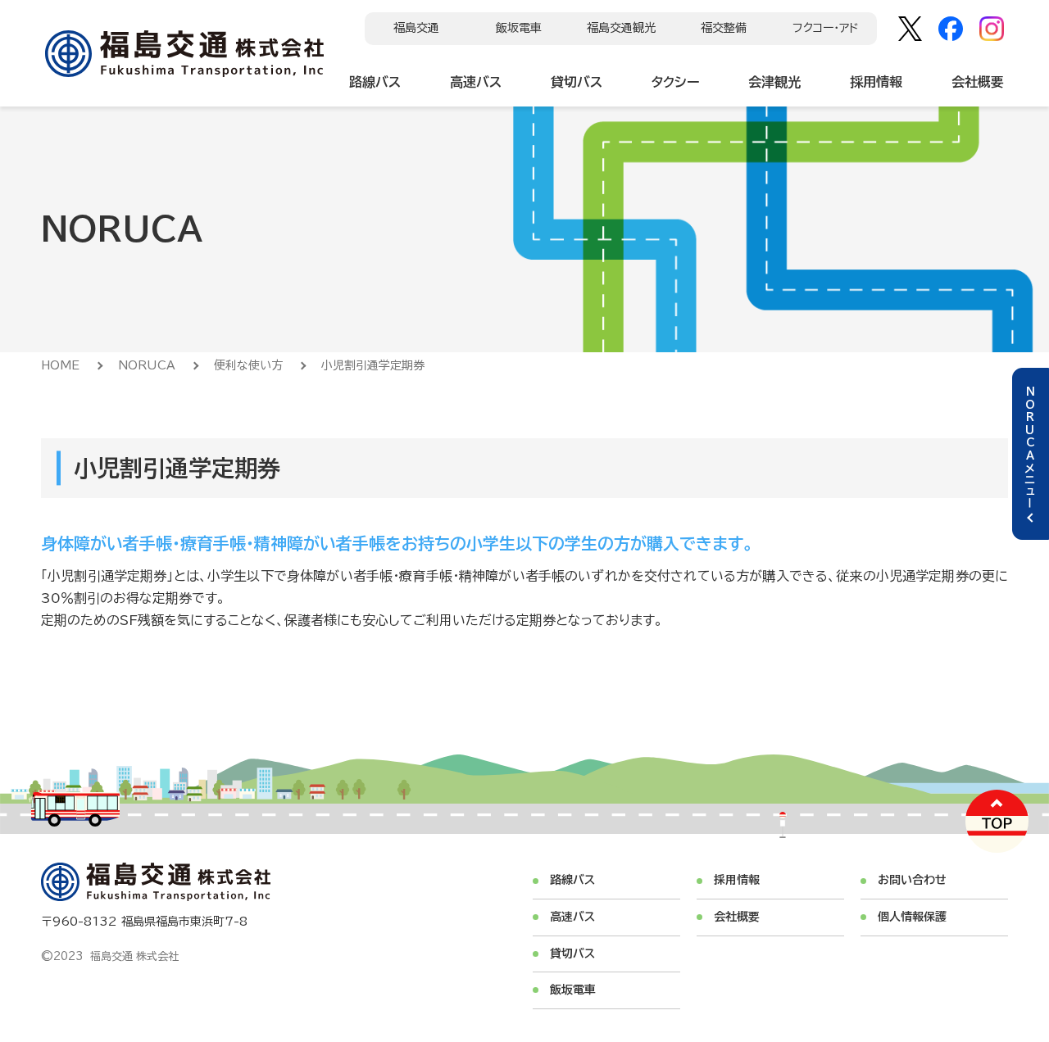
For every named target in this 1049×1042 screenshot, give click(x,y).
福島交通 (416, 28)
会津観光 (774, 81)
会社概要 (977, 81)
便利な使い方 (248, 365)
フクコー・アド (825, 28)
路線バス (375, 81)
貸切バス (576, 81)
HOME (60, 365)
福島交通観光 (621, 28)
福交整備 (724, 28)
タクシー (675, 81)
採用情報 (876, 81)
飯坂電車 (519, 28)
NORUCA (146, 365)
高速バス (476, 81)
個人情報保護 (912, 916)
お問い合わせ (912, 880)
